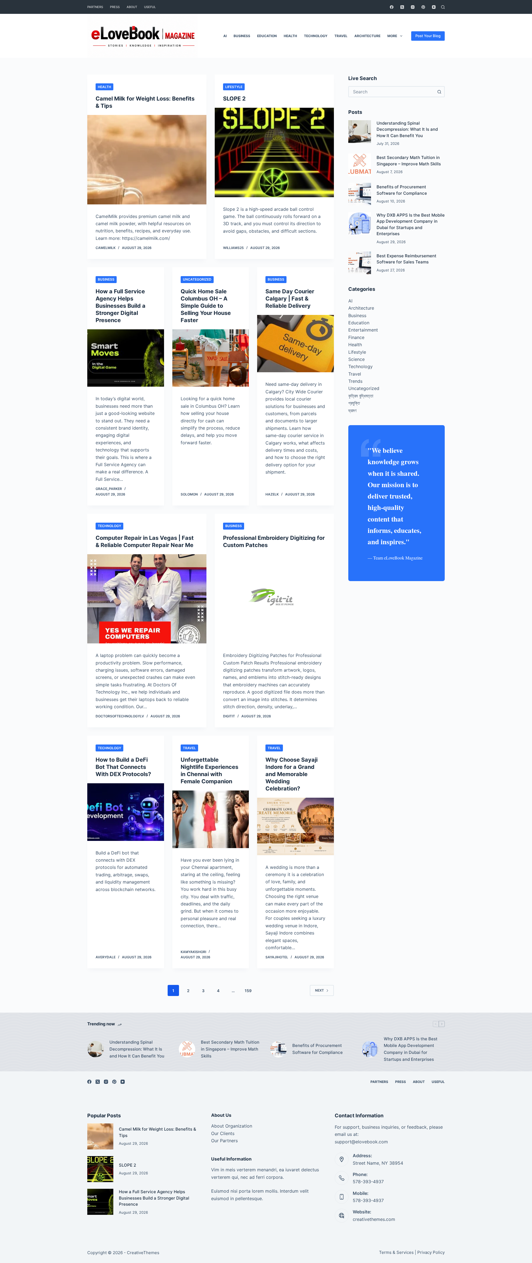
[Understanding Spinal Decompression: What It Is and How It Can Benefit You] (359, 131)
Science (356, 359)
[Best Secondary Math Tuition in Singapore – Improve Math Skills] (359, 164)
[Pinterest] (423, 7)
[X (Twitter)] (402, 7)
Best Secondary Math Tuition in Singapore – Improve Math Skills (230, 1049)
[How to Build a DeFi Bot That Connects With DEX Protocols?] (125, 812)
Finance (356, 337)
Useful (150, 7)
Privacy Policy (431, 1252)
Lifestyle (233, 87)
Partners (95, 7)
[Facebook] (391, 7)
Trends (355, 381)
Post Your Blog (428, 36)
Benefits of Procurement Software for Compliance (317, 1049)
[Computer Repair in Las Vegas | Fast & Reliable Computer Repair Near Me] (146, 599)
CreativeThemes (143, 1252)
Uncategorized (197, 279)
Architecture (367, 36)
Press (115, 7)
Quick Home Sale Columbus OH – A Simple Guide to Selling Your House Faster (206, 306)
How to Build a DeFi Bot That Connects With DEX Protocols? (123, 766)
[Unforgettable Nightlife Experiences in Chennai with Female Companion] (210, 819)
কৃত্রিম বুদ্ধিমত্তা (360, 396)
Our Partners (224, 1140)
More (392, 36)
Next (319, 990)
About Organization (231, 1126)
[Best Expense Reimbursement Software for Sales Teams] (359, 262)
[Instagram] (413, 7)
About (132, 7)
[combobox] (391, 91)
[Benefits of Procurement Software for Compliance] (359, 194)
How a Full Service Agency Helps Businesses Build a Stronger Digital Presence (120, 306)
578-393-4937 (368, 1181)
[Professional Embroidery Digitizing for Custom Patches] (274, 599)
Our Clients (222, 1133)
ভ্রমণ (352, 410)
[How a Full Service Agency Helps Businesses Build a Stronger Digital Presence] (125, 358)
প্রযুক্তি (354, 403)
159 (248, 990)
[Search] (443, 7)
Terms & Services (396, 1252)
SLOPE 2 (234, 98)
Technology (316, 36)
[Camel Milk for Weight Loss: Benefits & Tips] (146, 159)
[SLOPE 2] (274, 152)
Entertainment (363, 330)
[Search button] (439, 92)
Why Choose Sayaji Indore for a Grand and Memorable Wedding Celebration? (291, 774)
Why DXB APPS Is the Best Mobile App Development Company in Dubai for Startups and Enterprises (411, 1049)
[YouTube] (434, 7)
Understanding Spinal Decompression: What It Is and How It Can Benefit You (407, 129)
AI (225, 36)
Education (267, 36)
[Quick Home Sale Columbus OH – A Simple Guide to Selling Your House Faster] (210, 358)
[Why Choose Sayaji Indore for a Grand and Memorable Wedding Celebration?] (295, 826)
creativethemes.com (374, 1219)
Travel (340, 36)
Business (242, 36)
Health (290, 36)
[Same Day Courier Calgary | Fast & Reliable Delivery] (295, 344)
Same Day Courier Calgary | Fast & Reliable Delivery (289, 298)
